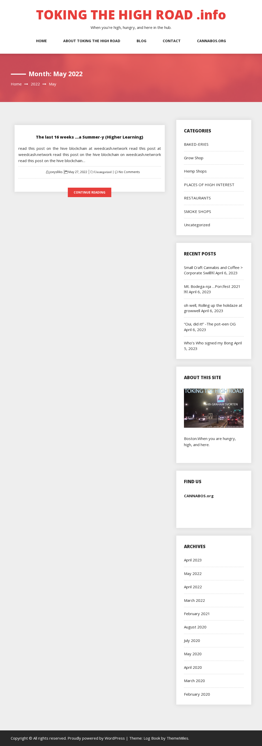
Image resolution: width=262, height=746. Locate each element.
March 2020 (194, 680)
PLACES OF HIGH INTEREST (209, 184)
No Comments (129, 172)
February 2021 (197, 613)
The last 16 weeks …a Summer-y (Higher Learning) (89, 137)
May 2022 (193, 573)
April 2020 (193, 667)
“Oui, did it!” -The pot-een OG (210, 323)
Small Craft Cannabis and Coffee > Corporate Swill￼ (213, 270)
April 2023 (193, 559)
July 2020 (192, 640)
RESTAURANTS (197, 197)
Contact (172, 40)
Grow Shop (193, 157)
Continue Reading (89, 192)
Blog (141, 40)
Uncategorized (102, 172)
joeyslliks (55, 172)
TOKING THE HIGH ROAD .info (131, 14)
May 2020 (193, 653)
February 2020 (197, 694)
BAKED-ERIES (196, 144)
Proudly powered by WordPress (97, 738)
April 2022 (193, 586)
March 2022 (194, 600)
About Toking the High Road (91, 40)
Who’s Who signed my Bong (208, 342)
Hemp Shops (195, 171)
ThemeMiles (177, 738)
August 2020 (195, 626)
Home (41, 40)
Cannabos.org (211, 40)
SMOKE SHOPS (197, 211)
